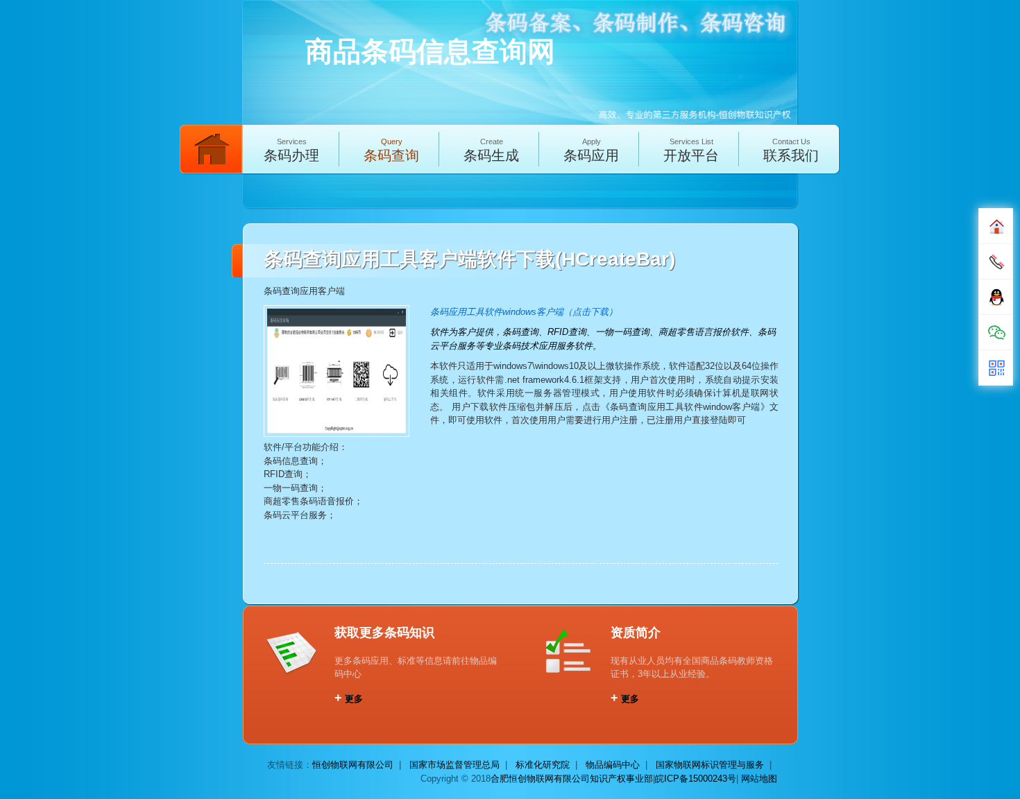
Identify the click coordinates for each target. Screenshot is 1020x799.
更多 (348, 699)
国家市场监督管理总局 (454, 764)
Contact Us (791, 150)
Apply (591, 150)
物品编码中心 (613, 764)
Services (291, 150)
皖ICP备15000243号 (695, 778)
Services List (691, 150)
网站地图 (759, 778)
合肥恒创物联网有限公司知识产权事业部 (572, 778)
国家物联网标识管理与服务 (710, 764)
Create (491, 150)
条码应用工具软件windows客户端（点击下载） (524, 312)
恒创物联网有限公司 (352, 764)
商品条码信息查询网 (430, 51)
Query (391, 150)
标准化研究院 (543, 764)
